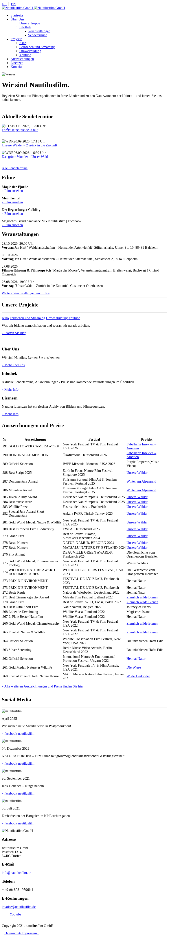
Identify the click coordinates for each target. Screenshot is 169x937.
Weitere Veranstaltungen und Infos (26, 293)
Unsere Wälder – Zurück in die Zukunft (29, 145)
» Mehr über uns (13, 365)
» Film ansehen (12, 191)
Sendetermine (37, 35)
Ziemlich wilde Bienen (142, 597)
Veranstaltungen (39, 31)
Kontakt (16, 67)
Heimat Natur (136, 658)
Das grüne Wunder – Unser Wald (25, 157)
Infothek (25, 27)
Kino (22, 43)
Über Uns (17, 19)
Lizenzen (17, 63)
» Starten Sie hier (14, 333)
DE (4, 4)
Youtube (25, 55)
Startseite (17, 15)
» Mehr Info (10, 389)
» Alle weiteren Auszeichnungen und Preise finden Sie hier (42, 686)
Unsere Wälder (137, 472)
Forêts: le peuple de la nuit (20, 130)
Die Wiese (134, 667)
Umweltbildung (30, 51)
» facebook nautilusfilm (18, 733)
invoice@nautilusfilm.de (19, 907)
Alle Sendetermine (15, 168)
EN (13, 4)
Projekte (16, 39)
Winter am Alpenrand (141, 481)
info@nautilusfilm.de (16, 873)
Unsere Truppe (29, 23)
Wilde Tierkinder (138, 676)
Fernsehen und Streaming (37, 47)
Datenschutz (13, 933)
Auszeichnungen (22, 59)
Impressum (30, 933)
